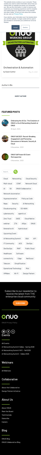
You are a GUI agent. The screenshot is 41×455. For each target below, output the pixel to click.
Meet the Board (7, 411)
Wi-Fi (16, 273)
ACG (20, 243)
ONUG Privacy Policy (9, 322)
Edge (20, 258)
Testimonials (7, 415)
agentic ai (22, 213)
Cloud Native (29, 218)
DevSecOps (8, 248)
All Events (5, 343)
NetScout (29, 258)
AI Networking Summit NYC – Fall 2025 (16, 350)
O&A (27, 238)
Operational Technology (12, 268)
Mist (27, 268)
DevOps (29, 243)
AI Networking (28, 203)
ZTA (15, 223)
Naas (6, 203)
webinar (7, 223)
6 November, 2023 (17, 147)
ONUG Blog (6, 439)
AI (4, 188)
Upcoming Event (10, 233)
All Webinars (6, 371)
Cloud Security (31, 178)
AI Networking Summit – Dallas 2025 (15, 354)
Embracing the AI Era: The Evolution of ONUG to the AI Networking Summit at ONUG (25, 123)
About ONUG (6, 408)
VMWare (7, 273)
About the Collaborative (11, 387)
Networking (16, 178)
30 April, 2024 (15, 129)
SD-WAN (24, 208)
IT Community (9, 243)
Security (15, 203)
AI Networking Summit (12, 238)
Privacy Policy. (18, 14)
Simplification (20, 263)
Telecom (7, 263)
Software (19, 253)
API (34, 238)
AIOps (24, 223)
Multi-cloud (8, 183)
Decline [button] (25, 27)
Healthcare (8, 253)
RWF (19, 248)
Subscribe (20, 303)
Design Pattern (28, 273)
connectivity (8, 258)
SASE (18, 218)
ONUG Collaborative (23, 188)
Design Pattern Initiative (11, 391)
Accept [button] (15, 27)
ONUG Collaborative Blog (11, 442)
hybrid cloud (22, 228)
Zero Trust (7, 218)
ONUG (33, 223)
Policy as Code (27, 198)
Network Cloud (31, 183)
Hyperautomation (10, 198)
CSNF (19, 183)
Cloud (6, 178)
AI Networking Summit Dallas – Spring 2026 (18, 347)
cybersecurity (9, 213)
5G (11, 188)
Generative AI (9, 228)
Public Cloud (29, 248)
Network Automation (12, 193)
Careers (5, 422)
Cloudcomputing (10, 208)
